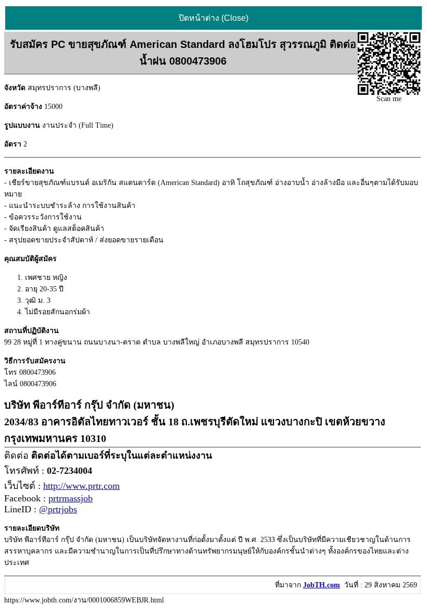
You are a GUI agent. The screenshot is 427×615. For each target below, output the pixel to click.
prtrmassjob (70, 498)
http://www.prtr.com (81, 486)
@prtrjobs (58, 509)
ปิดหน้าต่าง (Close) (213, 18)
